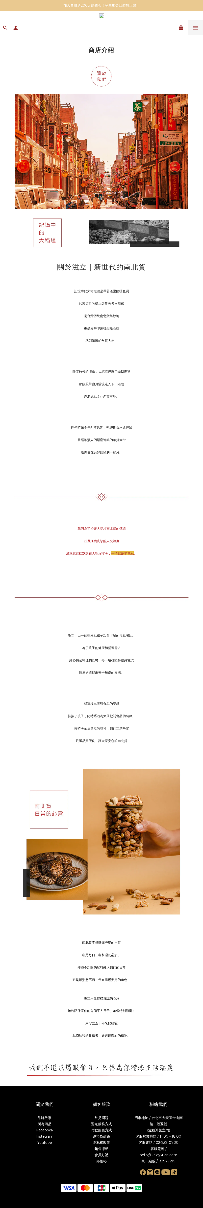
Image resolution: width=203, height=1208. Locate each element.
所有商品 (44, 1124)
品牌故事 (44, 1118)
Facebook (44, 1130)
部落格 (101, 1161)
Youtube (44, 1142)
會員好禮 (101, 1155)
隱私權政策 (101, 1142)
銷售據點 (101, 1149)
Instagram (44, 1136)
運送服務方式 (101, 1124)
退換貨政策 (101, 1136)
